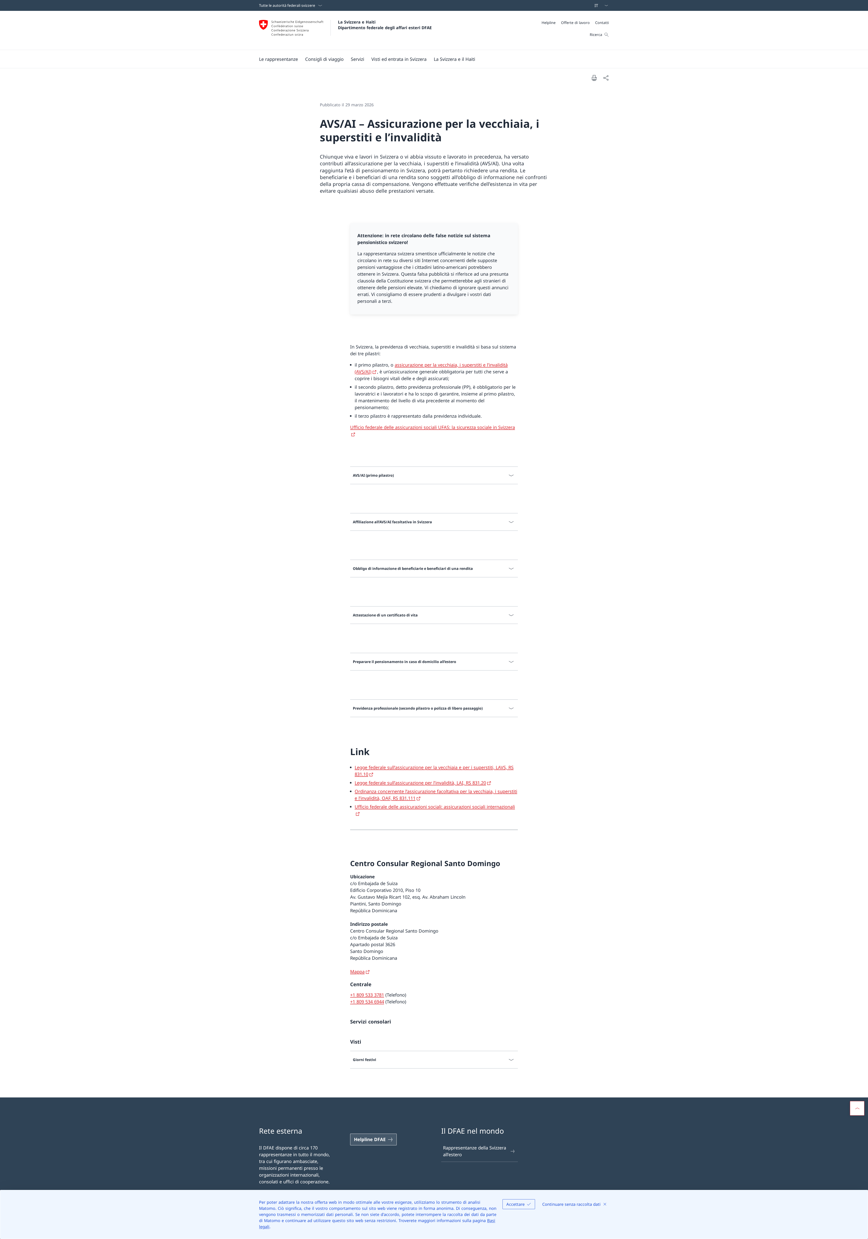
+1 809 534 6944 (367, 1002)
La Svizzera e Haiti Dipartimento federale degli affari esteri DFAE (385, 24)
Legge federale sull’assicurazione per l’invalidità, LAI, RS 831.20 (420, 783)
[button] (278, 59)
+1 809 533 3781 (367, 995)
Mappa (357, 972)
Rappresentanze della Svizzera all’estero (474, 1151)
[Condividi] (606, 78)
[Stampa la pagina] (594, 78)
